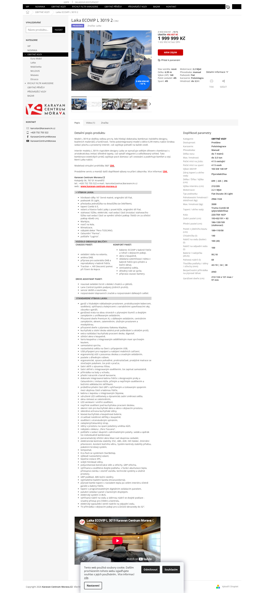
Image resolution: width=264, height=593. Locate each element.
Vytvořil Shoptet (230, 586)
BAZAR (30, 95)
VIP (29, 46)
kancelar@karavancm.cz (43, 128)
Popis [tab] (77, 122)
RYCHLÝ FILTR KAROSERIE (40, 83)
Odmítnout (151, 569)
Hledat (59, 29)
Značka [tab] (104, 122)
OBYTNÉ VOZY (34, 54)
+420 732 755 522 (39, 132)
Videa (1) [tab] (90, 122)
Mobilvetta (36, 66)
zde (86, 577)
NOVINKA (32, 50)
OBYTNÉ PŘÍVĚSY (36, 87)
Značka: (94, 25)
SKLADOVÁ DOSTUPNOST (86, 2)
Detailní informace (215, 71)
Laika (33, 62)
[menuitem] (27, 6)
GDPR (66, 2)
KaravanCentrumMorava (43, 136)
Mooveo (35, 75)
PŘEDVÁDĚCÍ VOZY (36, 91)
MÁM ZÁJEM (170, 52)
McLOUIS (35, 70)
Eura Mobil (36, 58)
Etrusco (34, 79)
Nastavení (93, 585)
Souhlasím (171, 569)
